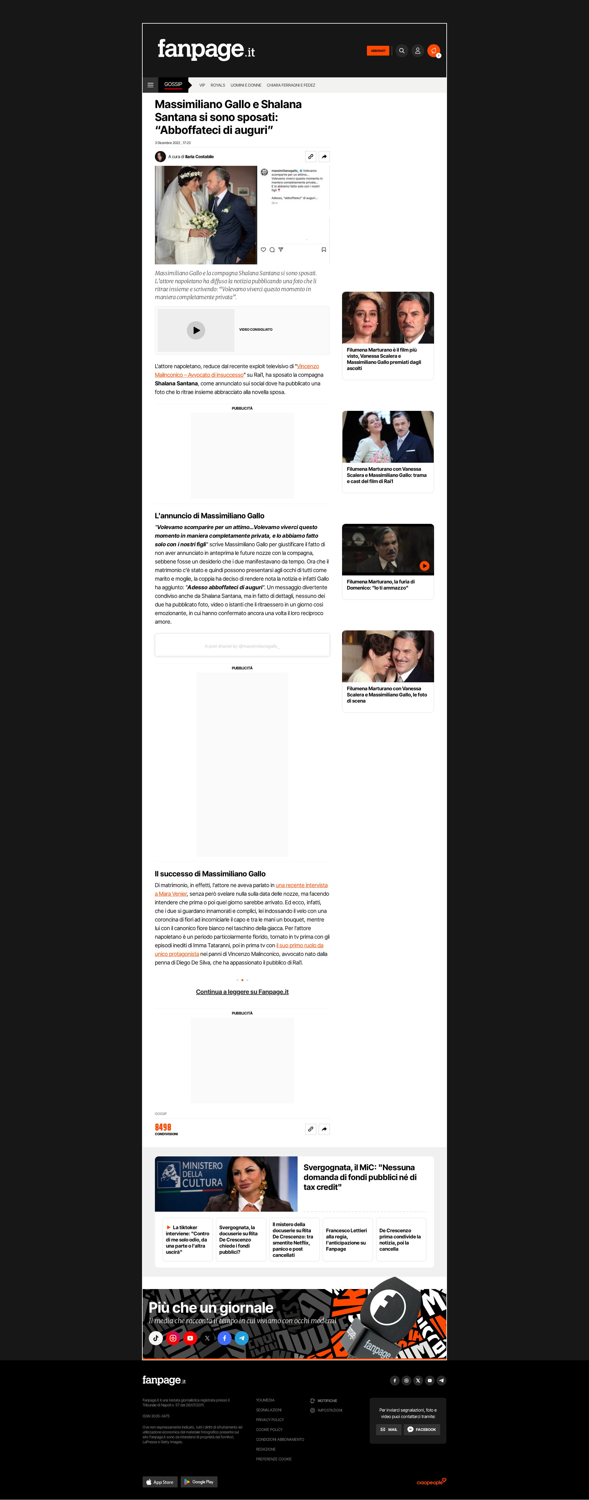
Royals (218, 85)
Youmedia (265, 1400)
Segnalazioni (269, 1410)
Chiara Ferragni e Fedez (291, 85)
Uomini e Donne (246, 85)
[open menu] (150, 85)
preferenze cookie (274, 1459)
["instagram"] (173, 1338)
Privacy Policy (270, 1419)
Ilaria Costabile (199, 156)
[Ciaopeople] (431, 1483)
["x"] (207, 1338)
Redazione (266, 1449)
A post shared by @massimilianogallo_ (242, 646)
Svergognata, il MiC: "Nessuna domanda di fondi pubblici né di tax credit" (360, 1177)
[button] (324, 156)
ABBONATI (378, 51)
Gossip (173, 84)
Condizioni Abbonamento (280, 1439)
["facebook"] (225, 1338)
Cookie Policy (269, 1429)
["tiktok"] (156, 1338)
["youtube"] (190, 1338)
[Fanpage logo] (199, 50)
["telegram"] (242, 1338)
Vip (202, 85)
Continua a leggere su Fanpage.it (242, 991)
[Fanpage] (164, 1380)
